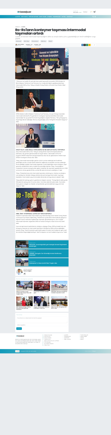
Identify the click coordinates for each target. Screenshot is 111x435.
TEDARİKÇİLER (57, 16)
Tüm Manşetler (47, 342)
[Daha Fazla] (90, 45)
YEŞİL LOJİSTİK (67, 339)
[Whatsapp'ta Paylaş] (87, 45)
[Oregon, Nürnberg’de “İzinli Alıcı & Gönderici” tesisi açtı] (42, 301)
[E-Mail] (25, 274)
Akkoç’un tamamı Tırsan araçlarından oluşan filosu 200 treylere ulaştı (23, 293)
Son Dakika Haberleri (49, 343)
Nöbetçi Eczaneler (48, 335)
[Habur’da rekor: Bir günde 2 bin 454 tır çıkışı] (59, 301)
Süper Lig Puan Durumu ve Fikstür (51, 340)
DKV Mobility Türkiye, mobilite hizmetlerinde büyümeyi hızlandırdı (23, 308)
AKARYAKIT (70, 16)
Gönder (19, 328)
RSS (18, 351)
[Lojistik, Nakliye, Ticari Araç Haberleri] (23, 12)
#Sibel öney (43, 41)
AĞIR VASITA (24, 16)
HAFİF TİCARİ (42, 16)
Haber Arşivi (47, 345)
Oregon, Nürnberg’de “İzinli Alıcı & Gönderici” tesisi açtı (41, 307)
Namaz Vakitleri (47, 337)
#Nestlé (50, 41)
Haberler (17, 26)
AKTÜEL (64, 16)
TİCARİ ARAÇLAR (84, 335)
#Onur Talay (26, 41)
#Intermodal (18, 41)
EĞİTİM (81, 339)
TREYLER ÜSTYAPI (33, 16)
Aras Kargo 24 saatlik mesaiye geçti (41, 292)
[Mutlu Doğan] (19, 271)
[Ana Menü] (95, 16)
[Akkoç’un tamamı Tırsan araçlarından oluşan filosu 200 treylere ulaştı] (24, 285)
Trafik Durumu (47, 339)
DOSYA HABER (83, 336)
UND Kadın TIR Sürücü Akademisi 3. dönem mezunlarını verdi (59, 292)
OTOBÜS (49, 16)
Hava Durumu (47, 336)
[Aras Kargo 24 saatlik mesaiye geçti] (42, 285)
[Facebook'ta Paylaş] (82, 45)
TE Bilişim (94, 351)
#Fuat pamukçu (35, 41)
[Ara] (93, 16)
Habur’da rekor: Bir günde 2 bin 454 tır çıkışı (59, 307)
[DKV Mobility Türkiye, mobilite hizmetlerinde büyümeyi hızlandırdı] (24, 301)
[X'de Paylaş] (85, 45)
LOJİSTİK (17, 16)
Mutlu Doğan (27, 271)
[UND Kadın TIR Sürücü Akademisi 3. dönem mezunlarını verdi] (59, 285)
